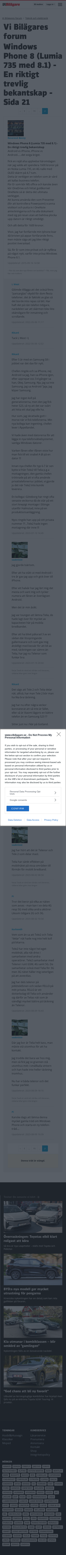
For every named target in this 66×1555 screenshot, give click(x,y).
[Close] (60, 735)
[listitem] (33, 792)
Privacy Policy (51, 820)
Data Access (33, 820)
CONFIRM (17, 808)
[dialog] (33, 777)
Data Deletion (15, 820)
